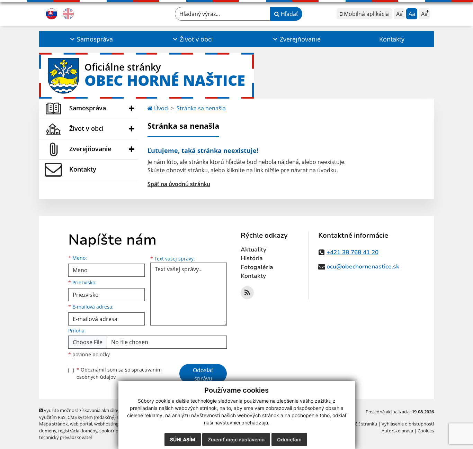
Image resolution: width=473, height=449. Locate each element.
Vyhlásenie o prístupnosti (408, 424)
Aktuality (253, 250)
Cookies (426, 431)
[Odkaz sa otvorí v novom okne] (247, 292)
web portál (81, 424)
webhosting (106, 424)
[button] (90, 39)
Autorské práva (397, 431)
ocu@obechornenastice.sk (363, 267)
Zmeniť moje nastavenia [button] (236, 439)
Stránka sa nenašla (201, 108)
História (252, 258)
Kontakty (391, 39)
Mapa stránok (53, 424)
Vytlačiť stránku (361, 424)
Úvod (160, 108)
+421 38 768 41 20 (352, 252)
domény (47, 431)
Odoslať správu (203, 374)
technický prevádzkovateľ (65, 437)
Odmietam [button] (289, 439)
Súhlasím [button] (182, 439)
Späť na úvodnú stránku (179, 184)
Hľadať (288, 14)
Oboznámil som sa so (119, 373)
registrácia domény (77, 431)
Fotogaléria (257, 267)
